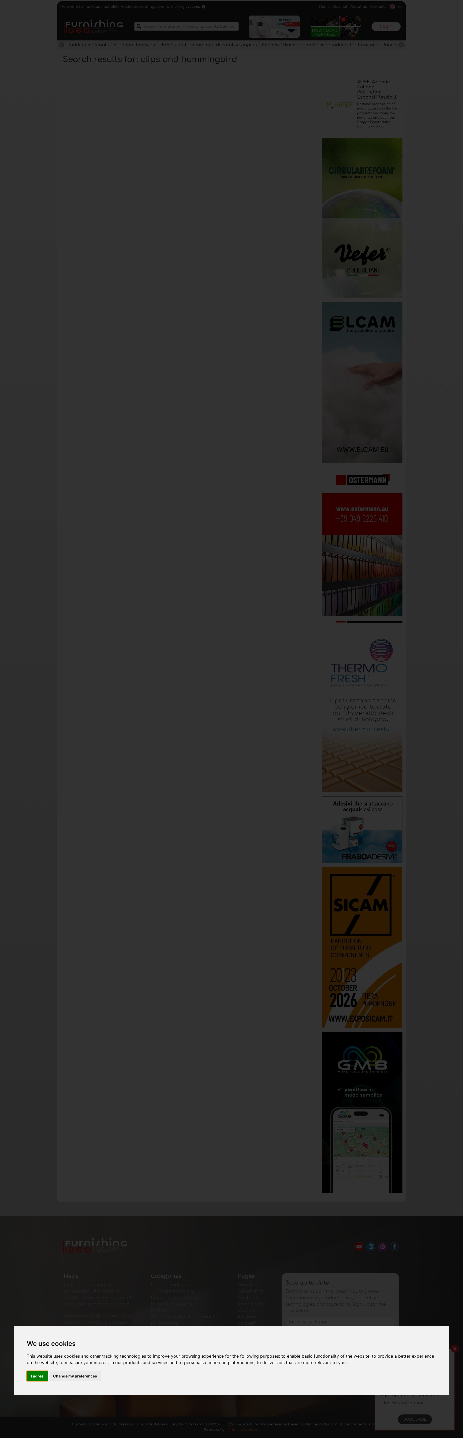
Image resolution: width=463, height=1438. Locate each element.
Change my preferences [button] (75, 1376)
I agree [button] (37, 1376)
